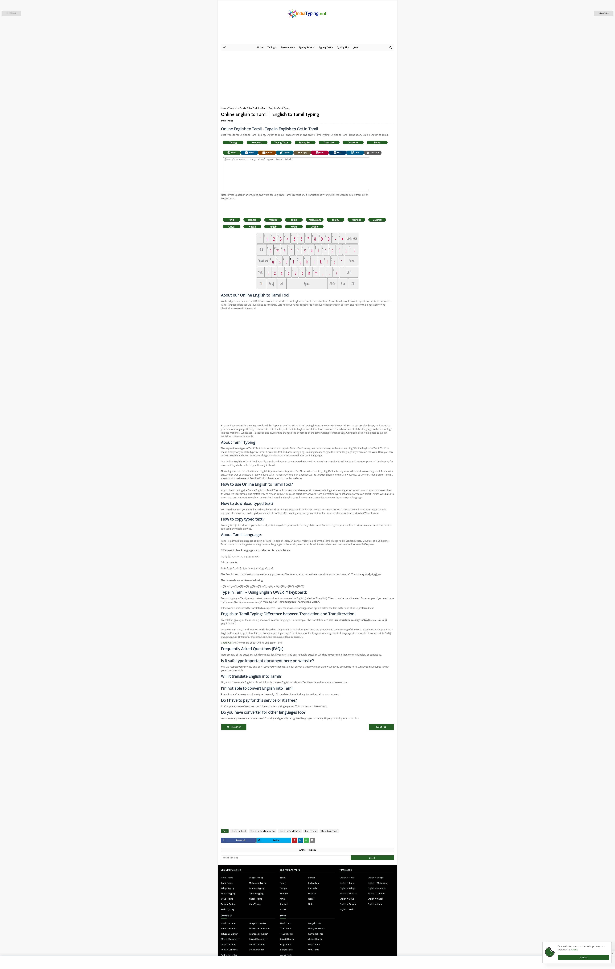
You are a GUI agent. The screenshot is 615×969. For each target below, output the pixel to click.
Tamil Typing (310, 831)
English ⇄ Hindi (347, 877)
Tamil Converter (228, 928)
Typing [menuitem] (271, 47)
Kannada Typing (256, 888)
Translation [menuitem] (287, 47)
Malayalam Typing (257, 882)
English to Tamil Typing (290, 831)
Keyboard (257, 142)
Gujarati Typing (256, 893)
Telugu (335, 219)
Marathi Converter (230, 939)
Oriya (231, 226)
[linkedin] (300, 840)
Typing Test (305, 142)
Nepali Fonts (314, 944)
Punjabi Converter (229, 949)
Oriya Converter (228, 944)
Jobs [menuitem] (356, 47)
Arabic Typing (227, 909)
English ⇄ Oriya (347, 898)
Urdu (294, 226)
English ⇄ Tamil (347, 882)
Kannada (356, 219)
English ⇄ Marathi (348, 893)
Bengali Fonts (314, 923)
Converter (353, 142)
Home (223, 108)
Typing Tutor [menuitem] (306, 47)
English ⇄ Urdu (375, 904)
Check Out (226, 642)
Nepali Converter (257, 944)
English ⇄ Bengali (376, 877)
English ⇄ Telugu (347, 888)
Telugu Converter (229, 933)
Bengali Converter (257, 923)
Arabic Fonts (286, 954)
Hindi (231, 219)
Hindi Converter (228, 923)
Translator (329, 142)
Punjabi (273, 226)
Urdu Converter (256, 949)
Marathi (273, 219)
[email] (312, 840)
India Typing (227, 120)
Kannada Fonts (315, 933)
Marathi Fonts (287, 939)
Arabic (314, 226)
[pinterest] (294, 840)
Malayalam (315, 219)
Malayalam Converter (259, 928)
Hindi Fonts (285, 923)
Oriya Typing (227, 898)
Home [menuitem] (260, 47)
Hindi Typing (227, 877)
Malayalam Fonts (316, 928)
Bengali (252, 219)
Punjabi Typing (228, 904)
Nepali (252, 226)
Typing (233, 142)
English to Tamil (239, 831)
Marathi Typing (228, 893)
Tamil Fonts (285, 928)
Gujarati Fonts (315, 939)
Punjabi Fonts (286, 949)
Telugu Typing (227, 888)
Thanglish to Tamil (236, 108)
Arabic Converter (229, 954)
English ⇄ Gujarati (376, 893)
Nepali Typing (255, 898)
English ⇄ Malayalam (377, 882)
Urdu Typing (255, 904)
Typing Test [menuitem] (325, 47)
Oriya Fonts (285, 944)
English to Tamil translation (263, 831)
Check (574, 949)
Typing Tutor (281, 142)
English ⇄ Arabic (347, 909)
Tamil (294, 219)
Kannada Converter (258, 933)
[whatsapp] (306, 840)
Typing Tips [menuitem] (343, 47)
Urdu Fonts (313, 949)
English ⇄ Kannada (376, 888)
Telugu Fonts (286, 933)
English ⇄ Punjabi (348, 904)
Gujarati (377, 219)
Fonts (377, 142)
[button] (11, 13)
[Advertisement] (299, 35)
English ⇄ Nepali (375, 898)
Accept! (583, 957)
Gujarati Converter (258, 939)
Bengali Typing (256, 877)
